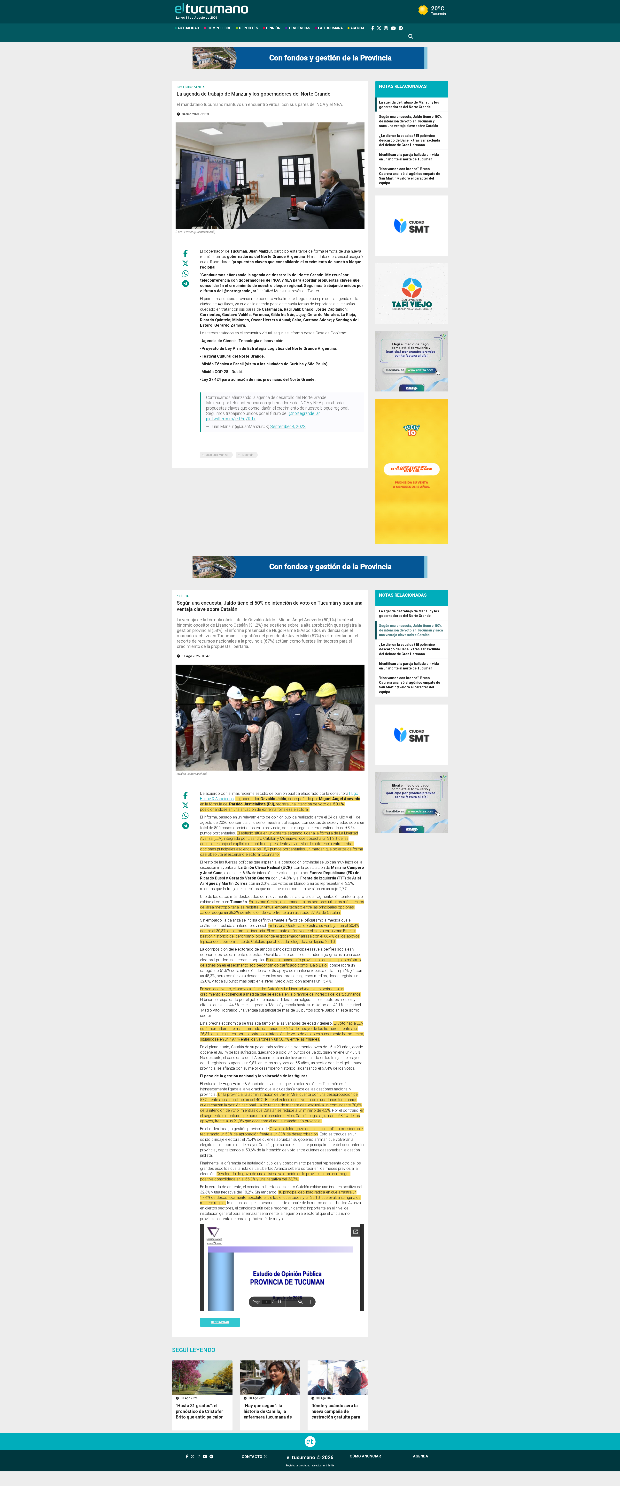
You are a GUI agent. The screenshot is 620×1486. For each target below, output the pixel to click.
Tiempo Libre (219, 28)
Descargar (220, 1322)
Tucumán (247, 455)
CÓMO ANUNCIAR (365, 1456)
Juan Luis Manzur (217, 455)
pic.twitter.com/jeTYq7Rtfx (231, 418)
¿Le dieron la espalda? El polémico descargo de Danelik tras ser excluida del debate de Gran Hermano (409, 140)
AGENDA (420, 1456)
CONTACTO (252, 1457)
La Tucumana (330, 28)
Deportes (248, 28)
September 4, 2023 (288, 426)
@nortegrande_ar (303, 413)
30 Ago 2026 (189, 1398)
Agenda (357, 28)
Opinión (273, 28)
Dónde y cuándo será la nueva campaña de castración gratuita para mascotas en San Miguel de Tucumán (336, 1417)
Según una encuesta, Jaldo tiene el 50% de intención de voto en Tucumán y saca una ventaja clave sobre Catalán (410, 121)
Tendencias (299, 28)
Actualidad (188, 28)
